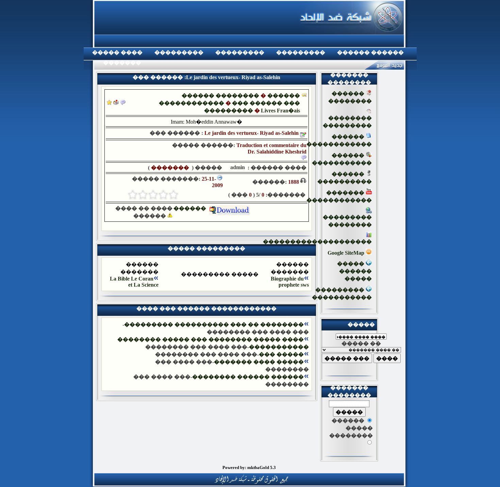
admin (237, 167)
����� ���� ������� (259, 362)
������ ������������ (339, 140)
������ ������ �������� (248, 377)
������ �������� (220, 95)
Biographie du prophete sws (290, 282)
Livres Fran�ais (280, 110)
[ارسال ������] (116, 103)
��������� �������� (347, 221)
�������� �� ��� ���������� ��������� (214, 324)
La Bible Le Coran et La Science (134, 282)
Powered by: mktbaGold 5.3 (249, 467)
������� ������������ (339, 196)
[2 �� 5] (163, 195)
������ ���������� (344, 177)
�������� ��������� (347, 121)
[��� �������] (109, 103)
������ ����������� (342, 159)
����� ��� (281, 354)
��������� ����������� (342, 293)
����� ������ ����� (354, 271)
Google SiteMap (347, 253)
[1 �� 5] (173, 195)
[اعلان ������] (123, 103)
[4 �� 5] (143, 195)
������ (191, 208)
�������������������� (317, 242)
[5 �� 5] (133, 195)
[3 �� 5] (153, 195)
